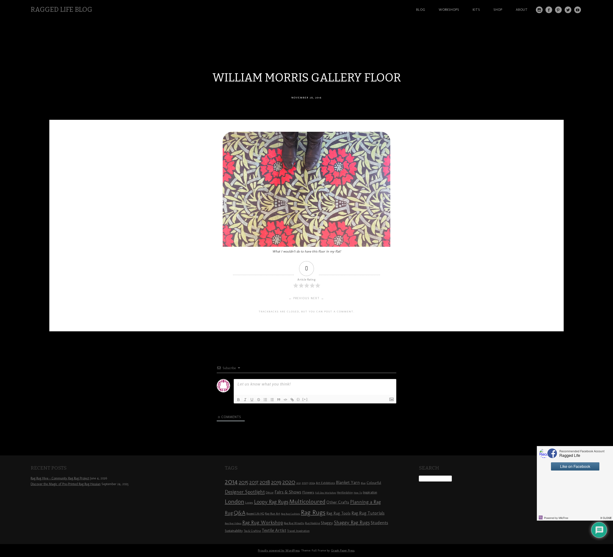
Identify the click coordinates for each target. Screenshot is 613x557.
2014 (231, 481)
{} (298, 399)
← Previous (299, 298)
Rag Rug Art (272, 513)
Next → (317, 298)
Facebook (548, 9)
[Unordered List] (272, 399)
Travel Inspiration (298, 531)
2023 (305, 483)
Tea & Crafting (252, 531)
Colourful (374, 483)
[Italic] (245, 399)
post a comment (338, 311)
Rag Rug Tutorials (368, 513)
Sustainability (234, 531)
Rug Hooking (312, 523)
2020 (288, 482)
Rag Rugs (313, 512)
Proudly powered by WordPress (279, 550)
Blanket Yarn (348, 482)
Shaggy (327, 522)
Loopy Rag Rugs (271, 502)
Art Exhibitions (325, 483)
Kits (476, 9)
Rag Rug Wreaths (294, 523)
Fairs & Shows (288, 492)
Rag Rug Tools (338, 513)
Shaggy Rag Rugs (352, 522)
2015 (243, 482)
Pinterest (558, 9)
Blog (420, 9)
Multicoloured (307, 501)
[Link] (292, 399)
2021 (298, 483)
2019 (276, 482)
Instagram (539, 9)
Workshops (449, 9)
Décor (270, 492)
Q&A (239, 512)
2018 (265, 481)
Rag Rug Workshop (262, 522)
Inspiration (370, 492)
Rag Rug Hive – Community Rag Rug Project (60, 478)
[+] (305, 399)
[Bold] (238, 399)
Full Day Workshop (325, 492)
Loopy (249, 502)
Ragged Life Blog (61, 9)
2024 (312, 483)
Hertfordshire (345, 492)
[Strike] (258, 399)
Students (379, 522)
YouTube (577, 9)
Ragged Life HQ (255, 513)
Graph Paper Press (342, 550)
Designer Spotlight (245, 492)
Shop (498, 9)
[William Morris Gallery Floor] (306, 245)
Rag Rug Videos (233, 523)
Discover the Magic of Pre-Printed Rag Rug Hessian (66, 484)
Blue (363, 483)
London (234, 501)
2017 (254, 482)
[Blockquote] (278, 399)
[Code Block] (285, 399)
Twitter (568, 9)
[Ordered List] (265, 399)
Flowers (308, 492)
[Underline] (252, 399)
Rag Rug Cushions (290, 513)
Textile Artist (274, 530)
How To (358, 492)
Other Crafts (337, 502)
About (522, 9)
